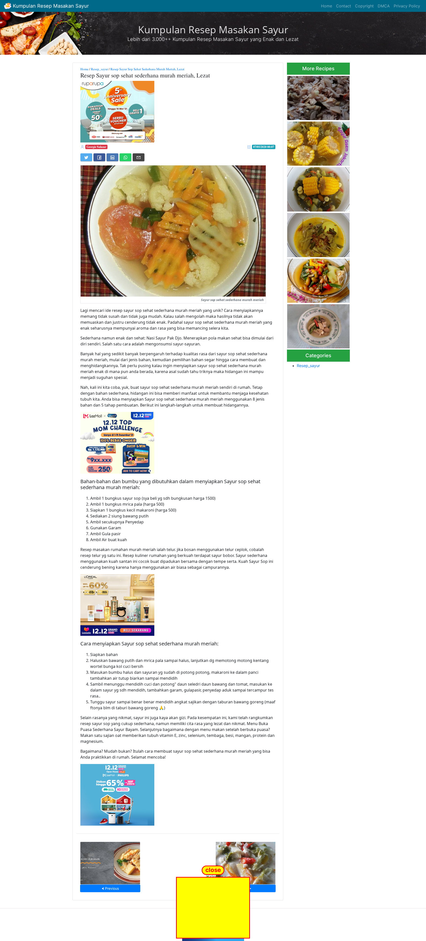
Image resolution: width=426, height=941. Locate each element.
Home (326, 5)
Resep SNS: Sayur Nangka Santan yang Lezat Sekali (315, 233)
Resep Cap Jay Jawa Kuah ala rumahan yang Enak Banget (110, 861)
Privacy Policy (407, 5)
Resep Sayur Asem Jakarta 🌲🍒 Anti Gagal (316, 142)
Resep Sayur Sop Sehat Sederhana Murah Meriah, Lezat (147, 69)
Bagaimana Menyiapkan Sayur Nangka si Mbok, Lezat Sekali (318, 324)
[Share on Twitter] (86, 157)
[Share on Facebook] (99, 157)
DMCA (384, 5)
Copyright (364, 5)
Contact (343, 5)
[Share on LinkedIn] (112, 157)
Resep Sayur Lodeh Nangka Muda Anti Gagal (316, 96)
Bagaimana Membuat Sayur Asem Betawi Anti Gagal (316, 187)
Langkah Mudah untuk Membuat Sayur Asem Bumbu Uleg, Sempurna (318, 279)
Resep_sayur (99, 69)
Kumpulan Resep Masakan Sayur (50, 6)
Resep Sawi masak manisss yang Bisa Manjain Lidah (245, 861)
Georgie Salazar (96, 147)
